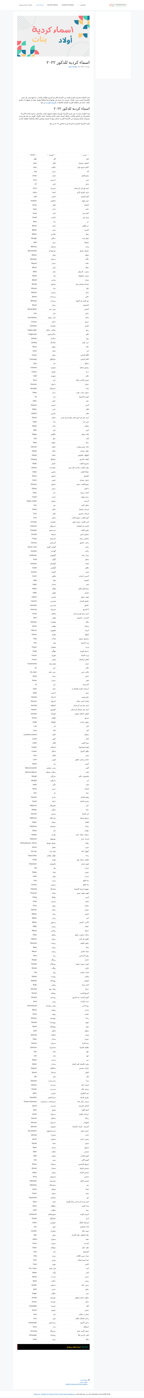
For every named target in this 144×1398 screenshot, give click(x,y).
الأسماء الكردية (51, 103)
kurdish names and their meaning (76, 1384)
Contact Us (44, 1394)
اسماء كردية (39, 5)
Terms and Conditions (66, 1394)
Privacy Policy (53, 1394)
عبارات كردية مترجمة (25, 5)
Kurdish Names (52, 5)
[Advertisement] (113, 45)
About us (37, 1394)
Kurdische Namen (68, 5)
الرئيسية (83, 5)
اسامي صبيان (83, 1382)
